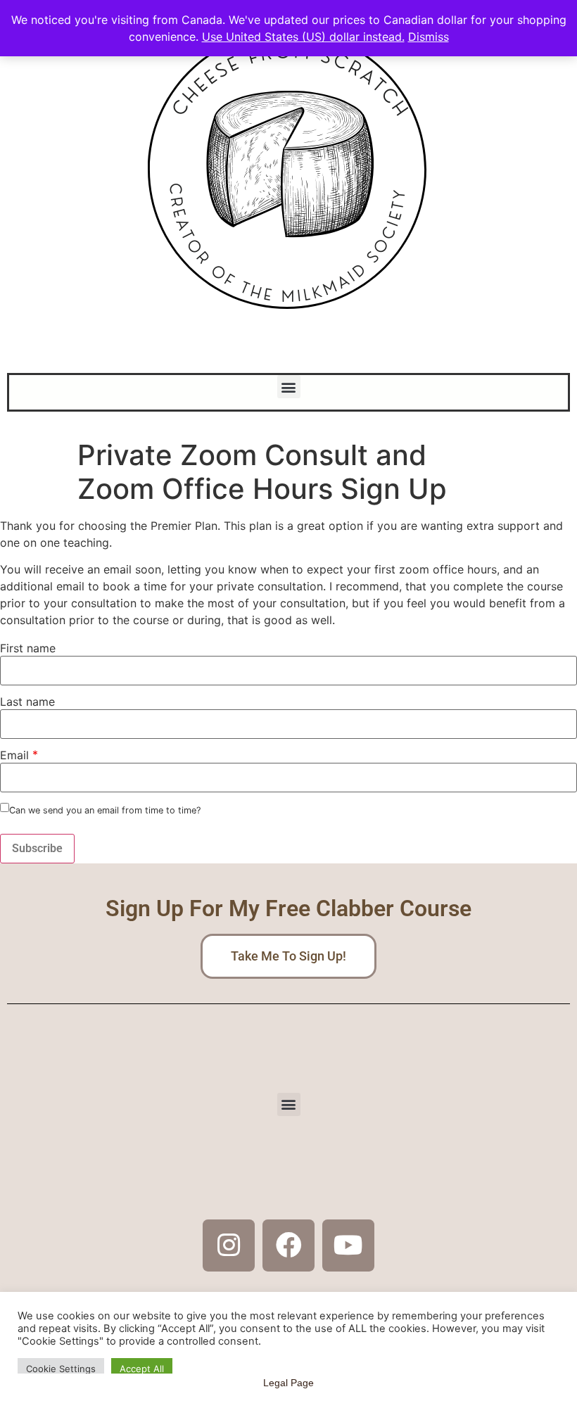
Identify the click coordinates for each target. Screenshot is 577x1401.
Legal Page (288, 1382)
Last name (27, 701)
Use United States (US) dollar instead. (303, 37)
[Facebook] (288, 1245)
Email (14, 755)
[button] (288, 386)
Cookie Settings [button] (61, 1368)
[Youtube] (348, 1245)
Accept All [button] (142, 1368)
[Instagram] (229, 1245)
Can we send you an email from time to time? (105, 811)
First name (28, 648)
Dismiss (428, 37)
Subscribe (37, 848)
